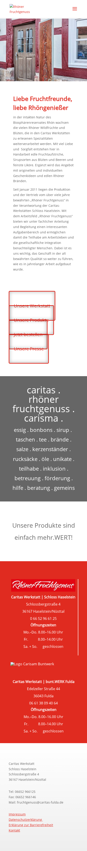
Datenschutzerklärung (26, 819)
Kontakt (14, 830)
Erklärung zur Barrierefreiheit (31, 825)
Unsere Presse (29, 349)
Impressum (17, 814)
